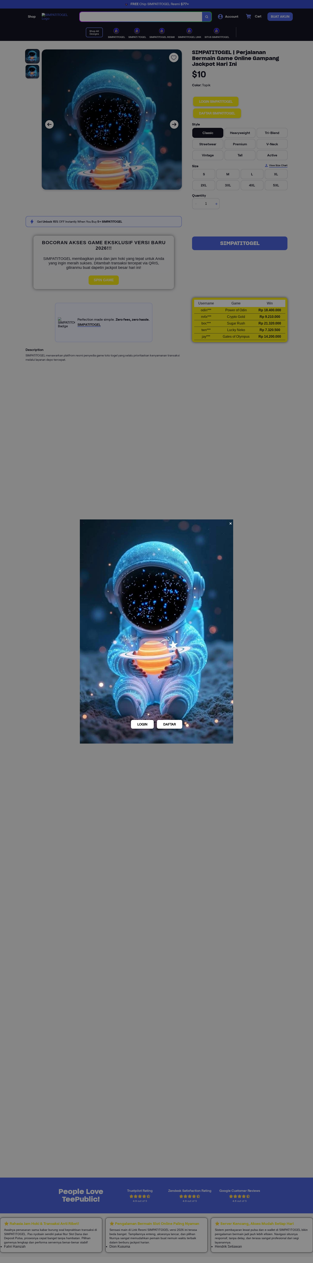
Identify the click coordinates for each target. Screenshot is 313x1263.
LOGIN (142, 724)
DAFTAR (169, 724)
